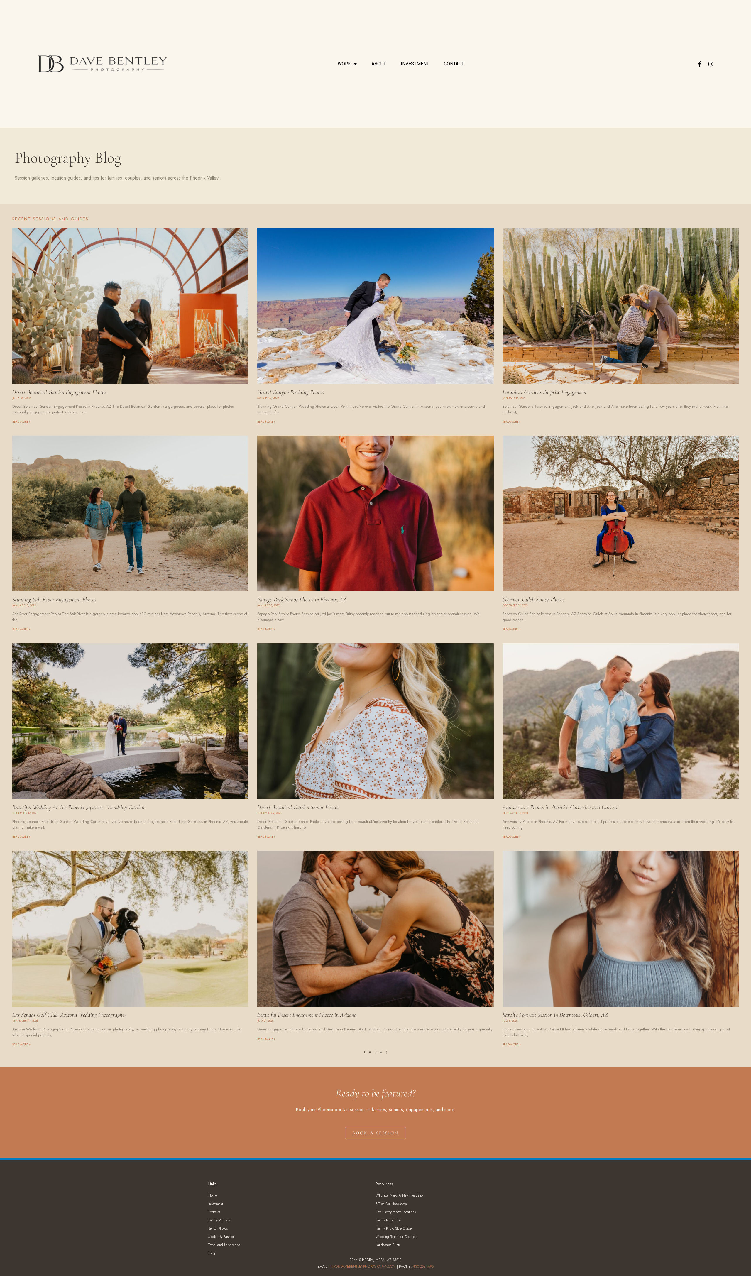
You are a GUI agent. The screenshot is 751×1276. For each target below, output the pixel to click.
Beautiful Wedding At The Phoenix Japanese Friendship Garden (78, 807)
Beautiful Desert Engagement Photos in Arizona (307, 1014)
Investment (415, 64)
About (378, 64)
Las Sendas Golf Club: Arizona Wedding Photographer (69, 1014)
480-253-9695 (423, 1266)
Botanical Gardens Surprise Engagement (545, 392)
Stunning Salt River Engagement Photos (54, 599)
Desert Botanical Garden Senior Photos (298, 807)
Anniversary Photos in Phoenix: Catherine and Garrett (560, 807)
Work (344, 64)
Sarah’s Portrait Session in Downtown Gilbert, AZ (555, 1014)
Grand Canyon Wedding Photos (290, 392)
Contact (454, 64)
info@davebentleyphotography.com (363, 1266)
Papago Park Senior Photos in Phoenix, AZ (301, 599)
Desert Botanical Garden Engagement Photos (59, 392)
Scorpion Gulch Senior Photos (533, 599)
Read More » (21, 422)
